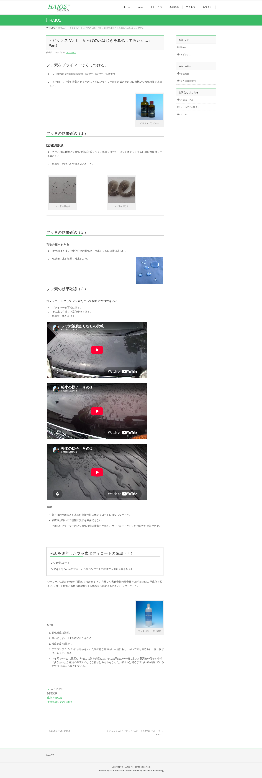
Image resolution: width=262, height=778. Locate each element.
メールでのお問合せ (190, 107)
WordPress (115, 770)
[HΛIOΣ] (60, 9)
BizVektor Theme (131, 770)
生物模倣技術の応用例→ (61, 701)
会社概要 (184, 73)
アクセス (184, 114)
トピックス (72, 28)
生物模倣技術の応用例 (58, 731)
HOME (52, 28)
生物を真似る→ (56, 697)
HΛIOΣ (127, 767)
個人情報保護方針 (188, 81)
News (183, 47)
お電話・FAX (186, 100)
